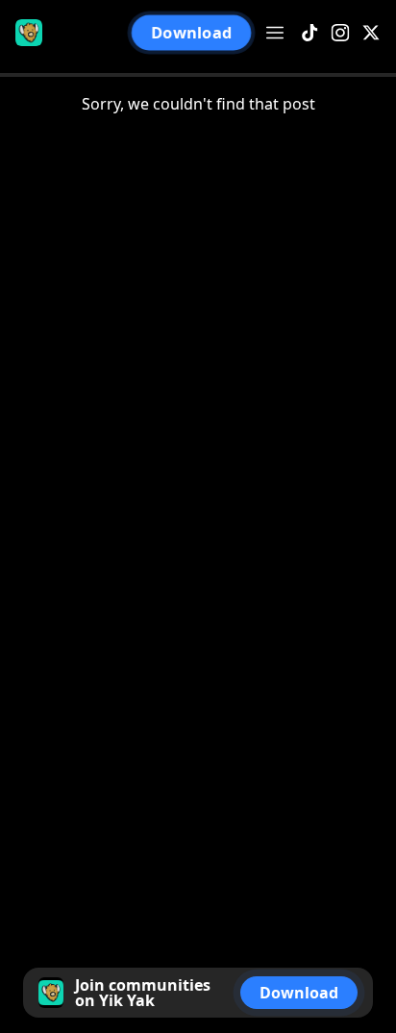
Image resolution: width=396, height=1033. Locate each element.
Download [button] (191, 32)
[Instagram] (340, 33)
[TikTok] (309, 33)
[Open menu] (274, 32)
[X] (371, 33)
